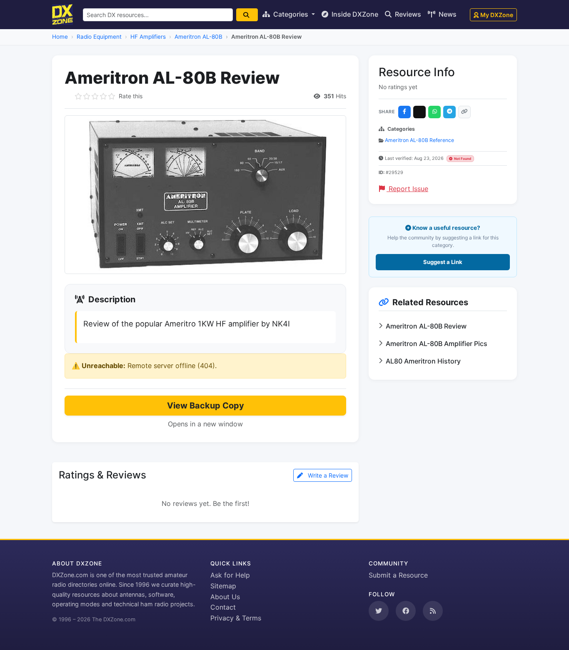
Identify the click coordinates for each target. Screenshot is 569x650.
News (447, 14)
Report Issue (407, 188)
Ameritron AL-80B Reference (419, 140)
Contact (223, 607)
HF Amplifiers (148, 36)
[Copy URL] (464, 112)
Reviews (407, 14)
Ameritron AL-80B (198, 36)
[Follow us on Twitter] (379, 611)
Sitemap (223, 586)
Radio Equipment (99, 36)
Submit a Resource (398, 575)
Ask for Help (230, 575)
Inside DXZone (354, 14)
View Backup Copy (205, 406)
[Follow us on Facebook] (406, 611)
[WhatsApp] (434, 112)
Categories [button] (291, 14)
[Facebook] (404, 112)
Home (60, 36)
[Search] (247, 14)
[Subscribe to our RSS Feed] (433, 611)
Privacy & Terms (235, 618)
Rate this (130, 96)
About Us (225, 597)
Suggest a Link (442, 262)
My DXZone (496, 14)
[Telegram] (449, 112)
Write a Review (327, 475)
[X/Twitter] (419, 112)
